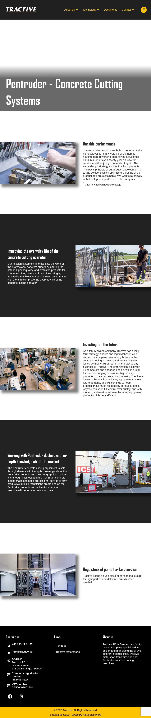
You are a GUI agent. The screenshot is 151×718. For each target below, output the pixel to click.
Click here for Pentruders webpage (103, 184)
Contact (127, 9)
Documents (110, 9)
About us (70, 9)
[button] (144, 10)
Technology (90, 9)
